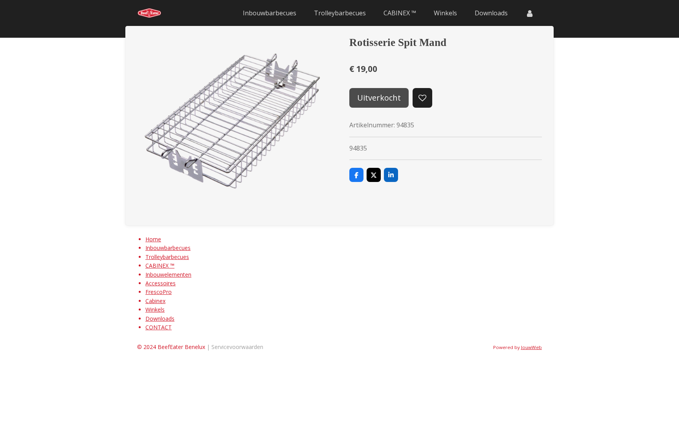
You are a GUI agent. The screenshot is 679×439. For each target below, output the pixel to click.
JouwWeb (531, 347)
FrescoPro (158, 292)
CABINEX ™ (159, 265)
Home (153, 239)
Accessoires (160, 283)
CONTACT (158, 327)
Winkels (155, 309)
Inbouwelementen (168, 274)
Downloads (159, 318)
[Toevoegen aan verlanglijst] (422, 98)
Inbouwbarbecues (168, 248)
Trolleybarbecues (167, 257)
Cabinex (155, 301)
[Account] (530, 13)
